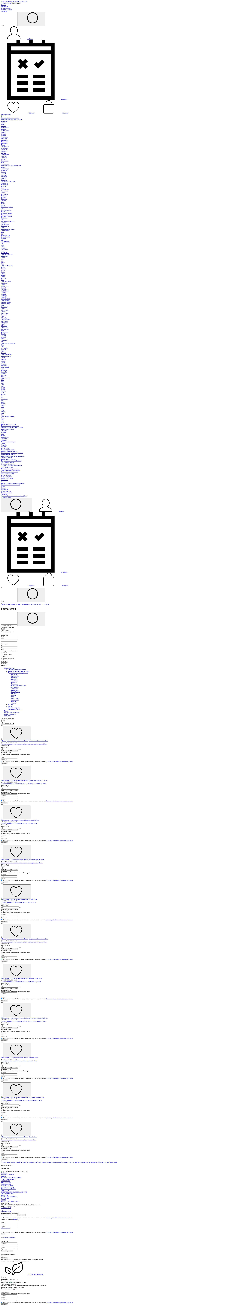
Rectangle (3, 349)
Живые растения (6, 114)
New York (3, 278)
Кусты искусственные (7, 462)
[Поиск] (31, 19)
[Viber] (2, 1210)
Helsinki (3, 275)
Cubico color (4, 327)
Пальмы (3, 197)
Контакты (4, 11)
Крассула (3, 222)
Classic (3, 257)
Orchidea (3, 334)
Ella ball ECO (5, 286)
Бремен (3, 361)
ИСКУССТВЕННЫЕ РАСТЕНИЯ (11, 1177)
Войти (3, 1234)
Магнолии (4, 446)
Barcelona (3, 269)
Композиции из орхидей (8, 181)
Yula (2, 342)
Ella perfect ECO (5, 299)
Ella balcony (4, 283)
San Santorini (4, 249)
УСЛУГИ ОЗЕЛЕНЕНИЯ (35, 1274)
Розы (2, 434)
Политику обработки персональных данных (59, 761)
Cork (2, 386)
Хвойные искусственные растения (11, 465)
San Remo (4, 248)
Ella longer (4, 295)
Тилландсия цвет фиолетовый (108, 1162)
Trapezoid (3, 353)
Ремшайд (3, 373)
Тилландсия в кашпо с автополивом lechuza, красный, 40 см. (19, 1061)
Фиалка (3, 192)
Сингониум (4, 148)
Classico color (5, 313)
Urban (2, 264)
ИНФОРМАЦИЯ (6, 1182)
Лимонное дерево (6, 210)
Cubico (3, 324)
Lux (2, 261)
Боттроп (3, 359)
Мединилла (4, 137)
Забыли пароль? (5, 1228)
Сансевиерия (5, 146)
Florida (3, 272)
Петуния (3, 186)
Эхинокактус (5, 226)
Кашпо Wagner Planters (7, 416)
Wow (2, 415)
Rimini (3, 246)
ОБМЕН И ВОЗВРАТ (7, 1185)
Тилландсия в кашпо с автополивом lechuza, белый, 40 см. (18, 1140)
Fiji (2, 234)
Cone (2, 384)
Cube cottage (4, 321)
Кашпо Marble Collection (8, 343)
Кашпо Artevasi (5, 230)
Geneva (3, 273)
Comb (2, 383)
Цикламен (4, 195)
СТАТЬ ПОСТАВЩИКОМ (9, 1197)
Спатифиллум (5, 189)
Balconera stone (5, 303)
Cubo (2, 346)
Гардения (3, 173)
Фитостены (4, 480)
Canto (2, 305)
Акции (3, 486)
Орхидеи (3, 432)
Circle (2, 345)
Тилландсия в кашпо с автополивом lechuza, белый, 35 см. (18, 902)
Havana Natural (5, 237)
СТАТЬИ (3, 1200)
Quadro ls (3, 337)
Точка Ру (15, 1219)
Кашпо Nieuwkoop (6, 354)
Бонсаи (3, 205)
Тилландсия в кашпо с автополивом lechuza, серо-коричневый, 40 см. (22, 1100)
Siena (2, 251)
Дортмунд (4, 365)
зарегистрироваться (9, 1237)
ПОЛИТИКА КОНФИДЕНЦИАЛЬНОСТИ (14, 1192)
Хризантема (4, 194)
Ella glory (3, 292)
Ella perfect (4, 297)
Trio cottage (4, 340)
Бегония (3, 126)
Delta (2, 330)
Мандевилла (4, 183)
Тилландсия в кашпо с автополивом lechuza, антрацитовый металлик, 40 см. (24, 942)
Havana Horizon (5, 235)
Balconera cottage (6, 302)
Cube (2, 316)
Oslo (2, 240)
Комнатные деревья (7, 207)
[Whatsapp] (3, 1210)
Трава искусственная (7, 467)
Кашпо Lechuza (5, 300)
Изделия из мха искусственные (10, 469)
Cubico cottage (5, 329)
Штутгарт (4, 375)
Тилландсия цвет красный (69, 1162)
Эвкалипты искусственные (9, 451)
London (3, 276)
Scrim (2, 407)
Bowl (2, 381)
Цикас (3, 162)
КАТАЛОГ (4, 1173)
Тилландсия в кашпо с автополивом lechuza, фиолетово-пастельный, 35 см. (23, 783)
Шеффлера (4, 218)
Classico (3, 311)
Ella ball (3, 284)
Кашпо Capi (4, 256)
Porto (2, 245)
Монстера (4, 138)
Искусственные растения (8, 424)
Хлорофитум (4, 161)
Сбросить (3, 663)
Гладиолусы (4, 438)
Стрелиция (4, 149)
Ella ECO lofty (5, 291)
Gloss (2, 392)
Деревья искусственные (8, 454)
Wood (2, 413)
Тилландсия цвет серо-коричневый (88, 1162)
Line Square (4, 399)
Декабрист (4, 176)
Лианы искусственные (7, 449)
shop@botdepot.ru (6, 1211)
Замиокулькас (5, 130)
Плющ (3, 145)
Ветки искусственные (7, 473)
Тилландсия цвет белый (33, 1162)
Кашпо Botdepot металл (8, 229)
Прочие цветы (5, 448)
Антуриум (4, 170)
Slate (2, 408)
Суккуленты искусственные (9, 472)
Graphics (3, 394)
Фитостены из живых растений (10, 485)
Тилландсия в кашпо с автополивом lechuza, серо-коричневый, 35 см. (22, 863)
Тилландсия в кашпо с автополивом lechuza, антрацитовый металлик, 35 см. (24, 744)
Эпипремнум (5, 164)
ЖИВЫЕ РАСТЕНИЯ (7, 1174)
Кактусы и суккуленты (7, 221)
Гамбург (3, 362)
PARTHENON (5, 242)
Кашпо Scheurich (6, 356)
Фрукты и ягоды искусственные (10, 470)
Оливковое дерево (6, 213)
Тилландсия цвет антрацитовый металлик (13, 1162)
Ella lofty (3, 294)
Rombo (3, 351)
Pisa (2, 243)
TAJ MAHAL (5, 253)
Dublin (3, 270)
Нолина (3, 211)
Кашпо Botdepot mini (7, 254)
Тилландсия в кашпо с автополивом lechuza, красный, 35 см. (19, 823)
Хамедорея (4, 199)
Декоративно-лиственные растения (11, 119)
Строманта (4, 151)
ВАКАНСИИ (5, 1198)
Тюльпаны (4, 440)
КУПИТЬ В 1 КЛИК (13, 750)
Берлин (3, 357)
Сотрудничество (6, 8)
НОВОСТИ (4, 1195)
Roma (2, 280)
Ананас (3, 122)
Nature (3, 262)
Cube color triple (5, 319)
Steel (2, 421)
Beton (2, 380)
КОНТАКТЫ (5, 1190)
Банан (2, 208)
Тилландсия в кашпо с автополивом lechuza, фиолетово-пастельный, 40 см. (23, 1021)
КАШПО (3, 1176)
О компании (4, 6)
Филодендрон (5, 154)
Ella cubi (3, 288)
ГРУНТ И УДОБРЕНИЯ (8, 1179)
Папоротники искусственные (10, 426)
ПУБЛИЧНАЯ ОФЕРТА (8, 1189)
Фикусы (3, 153)
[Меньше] (1, 749)
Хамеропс (4, 200)
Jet (1, 396)
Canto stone (4, 307)
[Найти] (31, 595)
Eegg (2, 259)
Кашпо (3, 227)
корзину (9, 1282)
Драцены (3, 129)
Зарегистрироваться (6, 1250)
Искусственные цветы (7, 429)
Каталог (3, 5)
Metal (2, 400)
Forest (2, 419)
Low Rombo (4, 348)
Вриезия (3, 172)
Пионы (3, 435)
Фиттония (4, 156)
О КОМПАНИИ (6, 1184)
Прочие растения (6, 475)
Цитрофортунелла (6, 216)
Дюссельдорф (5, 367)
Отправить (4, 763)
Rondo (3, 338)
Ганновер (3, 364)
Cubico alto (4, 326)
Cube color (4, 318)
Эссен (2, 376)
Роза (2, 188)
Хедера (3, 159)
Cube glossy (4, 322)
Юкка (2, 219)
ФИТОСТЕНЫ (5, 1181)
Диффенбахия (5, 127)
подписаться (21, 1215)
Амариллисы (5, 437)
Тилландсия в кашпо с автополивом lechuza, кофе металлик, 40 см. (21, 981)
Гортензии (4, 430)
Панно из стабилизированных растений (13, 483)
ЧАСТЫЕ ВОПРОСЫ (7, 1187)
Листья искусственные (7, 464)
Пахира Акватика (6, 215)
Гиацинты (4, 445)
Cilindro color (4, 310)
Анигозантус (5, 169)
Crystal (3, 388)
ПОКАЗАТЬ (4, 661)
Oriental (3, 403)
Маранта (3, 135)
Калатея (3, 132)
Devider (3, 389)
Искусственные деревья (8, 459)
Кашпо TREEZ (5, 378)
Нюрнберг (4, 370)
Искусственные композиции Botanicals (12, 456)
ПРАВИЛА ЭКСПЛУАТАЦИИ (10, 1201)
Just (2, 397)
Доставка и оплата (6, 9)
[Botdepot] (14, 1)
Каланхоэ (3, 178)
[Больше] (20, 749)
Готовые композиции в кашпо (10, 118)
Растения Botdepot (6, 457)
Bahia (2, 232)
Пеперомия (4, 143)
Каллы (3, 443)
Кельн (2, 369)
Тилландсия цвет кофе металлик (51, 1162)
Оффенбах (4, 372)
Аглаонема (4, 121)
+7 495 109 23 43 (6, 3)
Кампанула (4, 180)
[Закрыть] (1, 603)
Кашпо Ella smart (6, 281)
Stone (2, 410)
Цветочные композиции (8, 442)
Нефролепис (4, 140)
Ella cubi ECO (5, 289)
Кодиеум (3, 134)
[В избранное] (17, 733)
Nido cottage (4, 332)
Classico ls (4, 315)
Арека (2, 124)
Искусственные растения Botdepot (11, 461)
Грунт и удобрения (6, 476)
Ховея (2, 202)
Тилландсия (4, 191)
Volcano (3, 411)
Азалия (3, 167)
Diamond (3, 391)
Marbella (3, 238)
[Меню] (1, 587)
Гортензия (4, 175)
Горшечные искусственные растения (12, 453)
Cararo (3, 308)
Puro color (4, 335)
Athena (3, 267)
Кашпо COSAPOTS (7, 265)
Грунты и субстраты (7, 478)
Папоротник (4, 142)
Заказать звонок (16, 3)
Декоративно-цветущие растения (11, 165)
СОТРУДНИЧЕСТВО (7, 1193)
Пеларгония (4, 184)
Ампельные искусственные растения (12, 427)
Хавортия (4, 157)
